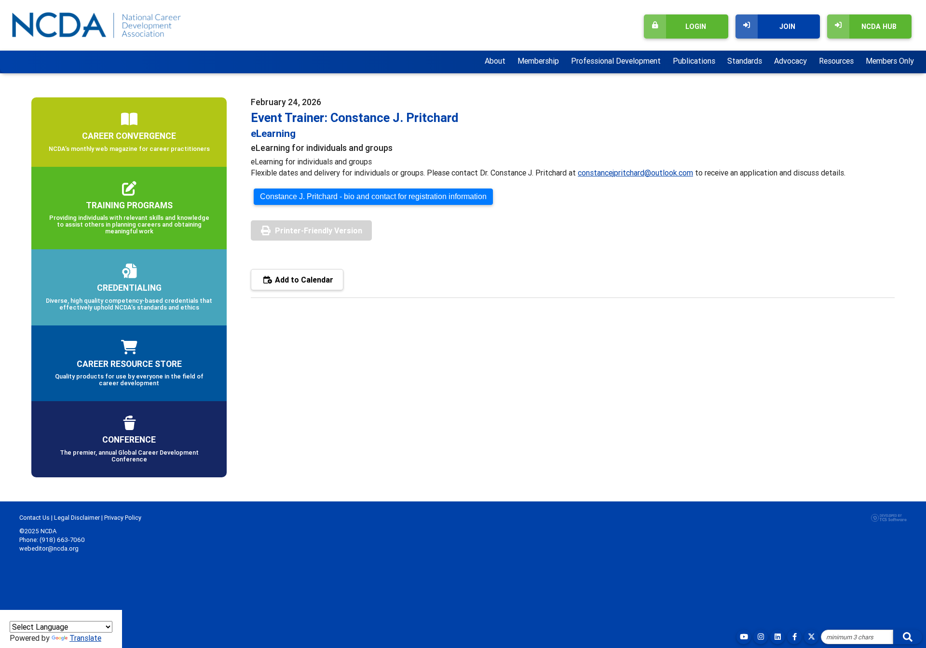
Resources (836, 61)
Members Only (890, 61)
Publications (694, 61)
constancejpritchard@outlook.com (635, 172)
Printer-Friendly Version (318, 230)
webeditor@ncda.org (49, 548)
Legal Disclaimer (77, 517)
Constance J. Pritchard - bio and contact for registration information (373, 196)
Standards (744, 61)
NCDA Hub (879, 26)
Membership (538, 61)
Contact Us (34, 517)
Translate (85, 638)
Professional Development (616, 61)
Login (695, 26)
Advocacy (790, 61)
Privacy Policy (122, 517)
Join (787, 26)
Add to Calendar (303, 279)
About (495, 61)
